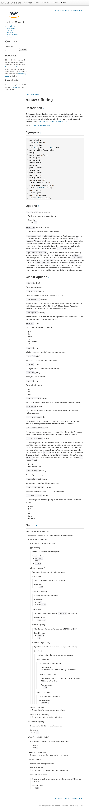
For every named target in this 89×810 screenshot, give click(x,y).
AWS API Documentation (41, 125)
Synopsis (10, 30)
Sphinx (81, 806)
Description (11, 28)
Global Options (12, 35)
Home (37, 3)
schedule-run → (76, 10)
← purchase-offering (62, 10)
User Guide (46, 3)
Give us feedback (11, 67)
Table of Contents (15, 22)
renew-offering (10, 26)
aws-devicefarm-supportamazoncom (53, 121)
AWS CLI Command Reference (16, 3)
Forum (56, 3)
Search (23, 49)
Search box (9, 46)
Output (9, 37)
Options (10, 32)
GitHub (63, 3)
